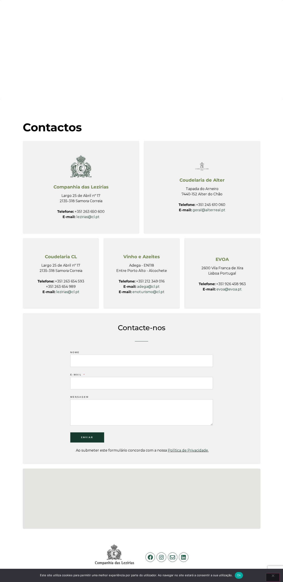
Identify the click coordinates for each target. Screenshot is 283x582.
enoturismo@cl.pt (148, 292)
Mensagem (79, 397)
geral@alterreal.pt (209, 210)
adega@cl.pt (148, 286)
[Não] (273, 577)
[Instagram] (161, 557)
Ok (239, 575)
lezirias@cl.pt (87, 217)
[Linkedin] (183, 557)
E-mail (76, 375)
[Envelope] (172, 557)
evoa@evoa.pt (229, 289)
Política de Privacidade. (188, 450)
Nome (75, 352)
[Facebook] (150, 557)
